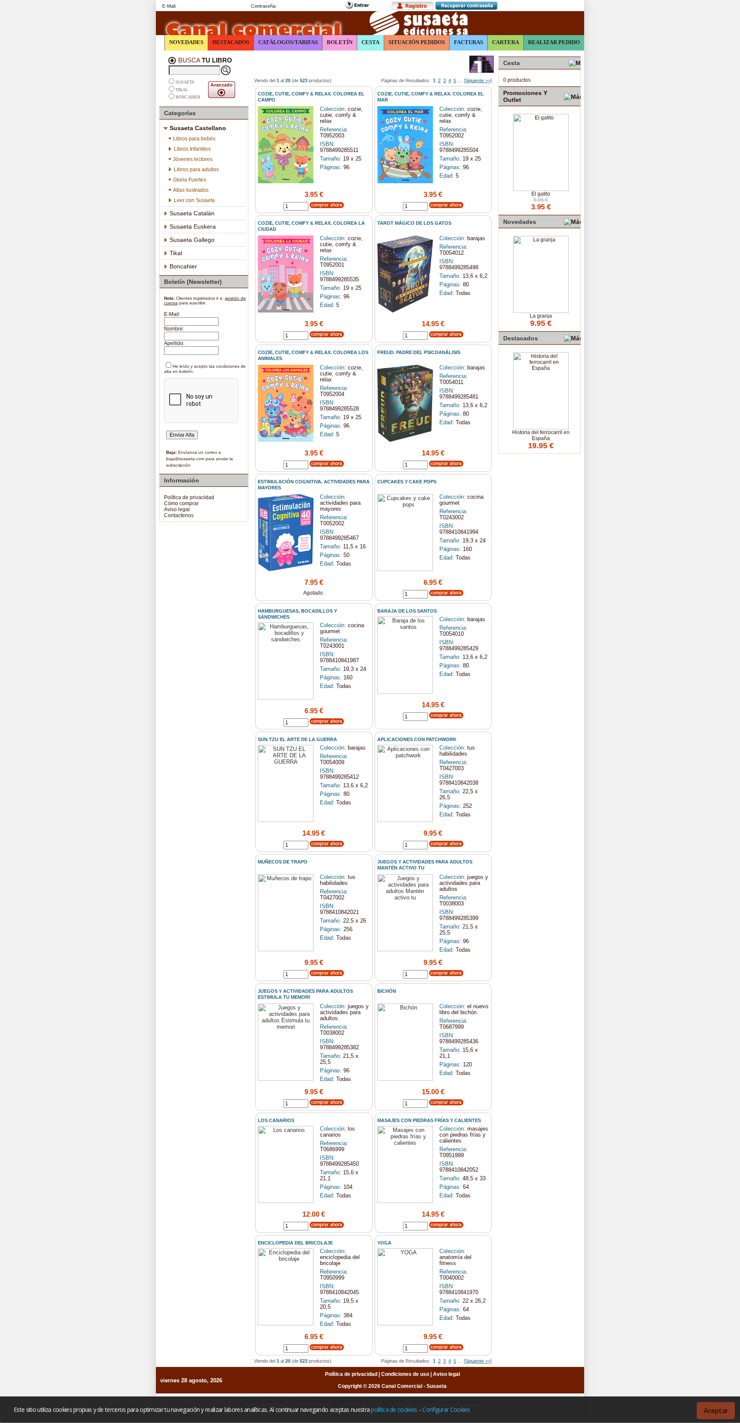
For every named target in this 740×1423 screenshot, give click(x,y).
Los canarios (276, 1120)
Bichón (386, 991)
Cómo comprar (181, 503)
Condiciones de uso (405, 1374)
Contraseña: (264, 6)
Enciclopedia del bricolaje (295, 1242)
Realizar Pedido (554, 42)
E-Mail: (169, 6)
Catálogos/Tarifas (288, 42)
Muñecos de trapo (282, 861)
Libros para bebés (194, 139)
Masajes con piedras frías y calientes (429, 1120)
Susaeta (185, 82)
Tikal (182, 89)
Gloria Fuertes (189, 180)
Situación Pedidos (416, 42)
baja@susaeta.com (185, 458)
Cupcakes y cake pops (406, 481)
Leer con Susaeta (194, 200)
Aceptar (716, 1410)
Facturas (468, 42)
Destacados (230, 42)
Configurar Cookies (446, 1409)
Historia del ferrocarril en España (541, 435)
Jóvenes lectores (192, 159)
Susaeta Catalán (192, 213)
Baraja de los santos (407, 610)
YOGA (384, 1242)
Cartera (505, 42)
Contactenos (179, 515)
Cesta (370, 42)
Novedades (186, 42)
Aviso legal (177, 509)
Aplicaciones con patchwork (417, 739)
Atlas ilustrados (191, 190)
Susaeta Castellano (198, 128)
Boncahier (188, 97)
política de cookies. (394, 1409)
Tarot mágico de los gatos (414, 223)
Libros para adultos (196, 170)
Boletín (339, 42)
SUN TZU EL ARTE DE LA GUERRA (297, 739)
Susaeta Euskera (193, 226)
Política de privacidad (189, 497)
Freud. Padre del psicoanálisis (418, 352)
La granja (541, 316)
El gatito (540, 194)
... (459, 80)
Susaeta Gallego (192, 239)
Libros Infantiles (192, 149)
